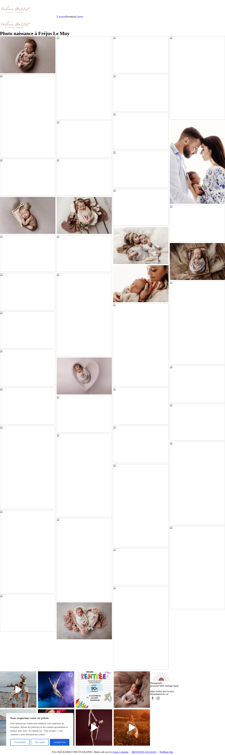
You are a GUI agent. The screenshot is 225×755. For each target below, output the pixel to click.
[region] (39, 731)
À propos (60, 16)
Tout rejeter (40, 742)
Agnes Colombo (120, 752)
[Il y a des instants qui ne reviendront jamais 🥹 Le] (132, 689)
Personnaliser (20, 742)
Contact (79, 16)
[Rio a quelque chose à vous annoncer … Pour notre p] (18, 689)
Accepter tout (60, 742)
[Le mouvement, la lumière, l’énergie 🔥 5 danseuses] (56, 689)
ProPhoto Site (166, 752)
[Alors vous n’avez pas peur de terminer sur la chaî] (132, 727)
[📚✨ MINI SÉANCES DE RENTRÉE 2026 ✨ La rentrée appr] (94, 689)
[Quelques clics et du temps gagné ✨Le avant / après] (94, 727)
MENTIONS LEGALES (144, 752)
